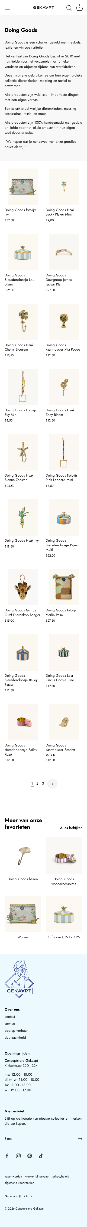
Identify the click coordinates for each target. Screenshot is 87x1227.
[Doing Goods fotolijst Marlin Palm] (64, 587)
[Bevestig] (80, 1138)
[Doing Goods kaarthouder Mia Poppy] (64, 322)
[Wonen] (23, 914)
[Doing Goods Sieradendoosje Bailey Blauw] (23, 652)
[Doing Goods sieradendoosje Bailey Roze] (23, 722)
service (10, 1023)
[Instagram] (18, 1155)
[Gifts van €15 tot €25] (64, 914)
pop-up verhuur (16, 1030)
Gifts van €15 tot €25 (64, 937)
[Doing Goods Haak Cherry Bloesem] (23, 322)
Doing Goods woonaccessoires (64, 881)
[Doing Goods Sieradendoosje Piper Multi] (64, 517)
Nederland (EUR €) (17, 1196)
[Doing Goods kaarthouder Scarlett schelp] (64, 722)
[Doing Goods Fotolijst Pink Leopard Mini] (64, 452)
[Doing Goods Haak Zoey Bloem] (64, 387)
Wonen (22, 937)
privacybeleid (60, 1176)
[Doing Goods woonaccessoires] (64, 855)
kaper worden (13, 1176)
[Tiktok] (41, 1155)
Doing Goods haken (23, 879)
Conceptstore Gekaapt (30, 1208)
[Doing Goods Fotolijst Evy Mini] (23, 387)
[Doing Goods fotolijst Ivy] (23, 187)
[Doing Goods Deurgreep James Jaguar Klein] (64, 252)
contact (10, 1016)
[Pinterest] (29, 1155)
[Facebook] (7, 1155)
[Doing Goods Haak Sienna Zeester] (23, 452)
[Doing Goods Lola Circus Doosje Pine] (64, 652)
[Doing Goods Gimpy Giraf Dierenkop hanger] (23, 587)
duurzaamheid (15, 1037)
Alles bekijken (71, 827)
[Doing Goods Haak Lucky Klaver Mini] (64, 187)
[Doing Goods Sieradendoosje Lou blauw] (23, 252)
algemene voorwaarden (19, 1183)
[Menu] (7, 8)
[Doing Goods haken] (23, 855)
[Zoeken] (69, 8)
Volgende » (52, 784)
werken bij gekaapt (37, 1176)
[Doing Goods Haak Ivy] (23, 517)
